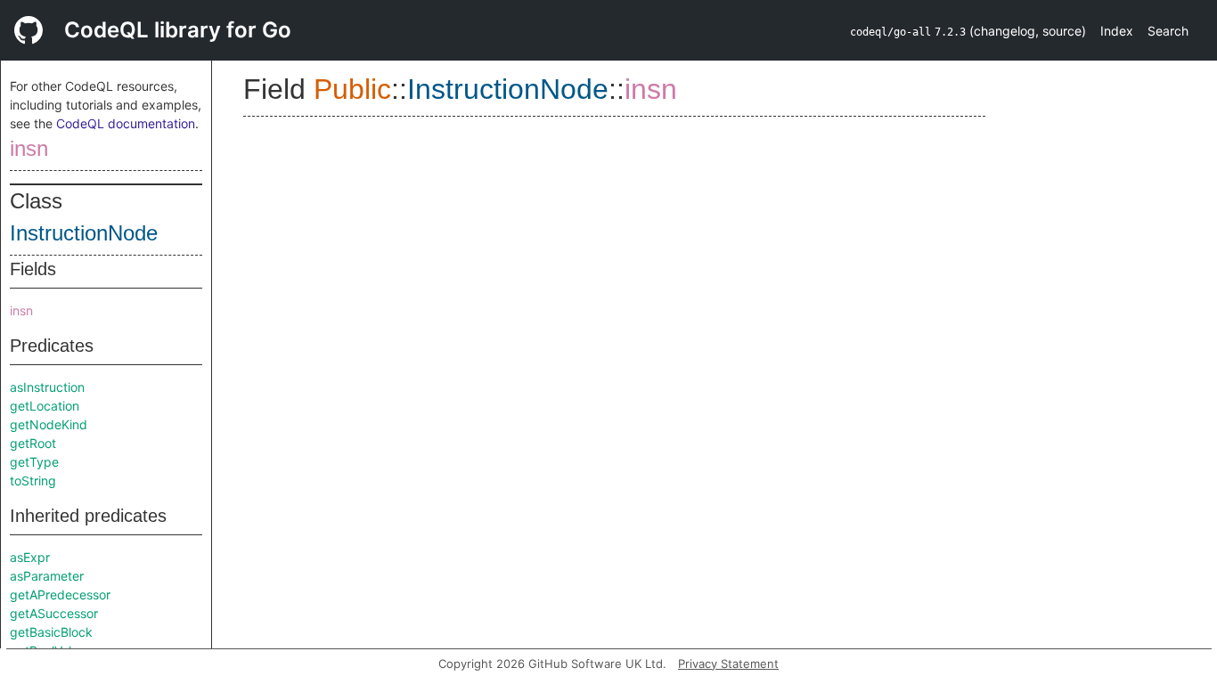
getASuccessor (54, 613)
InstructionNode (84, 233)
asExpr (30, 557)
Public (352, 89)
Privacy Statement (728, 663)
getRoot (33, 443)
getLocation (44, 405)
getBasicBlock (51, 631)
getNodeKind (48, 424)
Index (1116, 30)
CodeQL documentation (125, 123)
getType (34, 461)
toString (33, 480)
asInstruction (47, 387)
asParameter (47, 575)
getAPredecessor (60, 594)
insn (29, 148)
